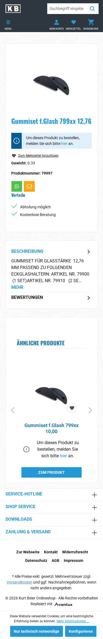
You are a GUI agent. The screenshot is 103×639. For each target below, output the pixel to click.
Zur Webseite (28, 552)
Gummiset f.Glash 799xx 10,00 (51, 428)
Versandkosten (19, 582)
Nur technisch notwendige (36, 631)
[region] (51, 80)
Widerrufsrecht (75, 552)
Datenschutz (36, 560)
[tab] (51, 269)
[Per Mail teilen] (29, 186)
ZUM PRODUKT (51, 472)
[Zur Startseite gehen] (13, 8)
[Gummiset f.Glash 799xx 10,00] (51, 390)
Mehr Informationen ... (73, 621)
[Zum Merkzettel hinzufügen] (71, 408)
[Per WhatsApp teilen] (17, 186)
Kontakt (51, 552)
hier (64, 143)
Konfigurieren (81, 631)
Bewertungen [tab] (27, 297)
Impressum (73, 560)
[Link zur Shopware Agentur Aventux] (63, 604)
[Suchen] (92, 8)
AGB (55, 560)
